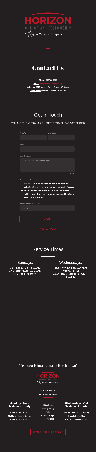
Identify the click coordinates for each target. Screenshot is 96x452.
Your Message (25, 156)
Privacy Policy (48, 229)
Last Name (52, 133)
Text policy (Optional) (28, 180)
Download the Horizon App (48, 432)
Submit (48, 219)
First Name (24, 133)
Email (22, 144)
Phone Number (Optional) (30, 203)
